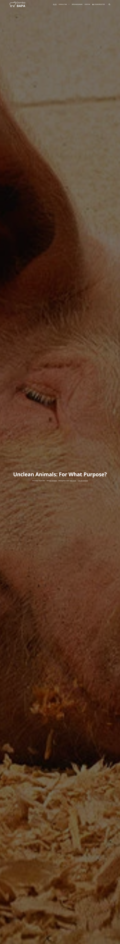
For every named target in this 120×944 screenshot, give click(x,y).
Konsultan (63, 4)
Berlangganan (77, 4)
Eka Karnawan (53, 480)
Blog (55, 4)
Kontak (87, 4)
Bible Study (73, 480)
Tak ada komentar (83, 480)
